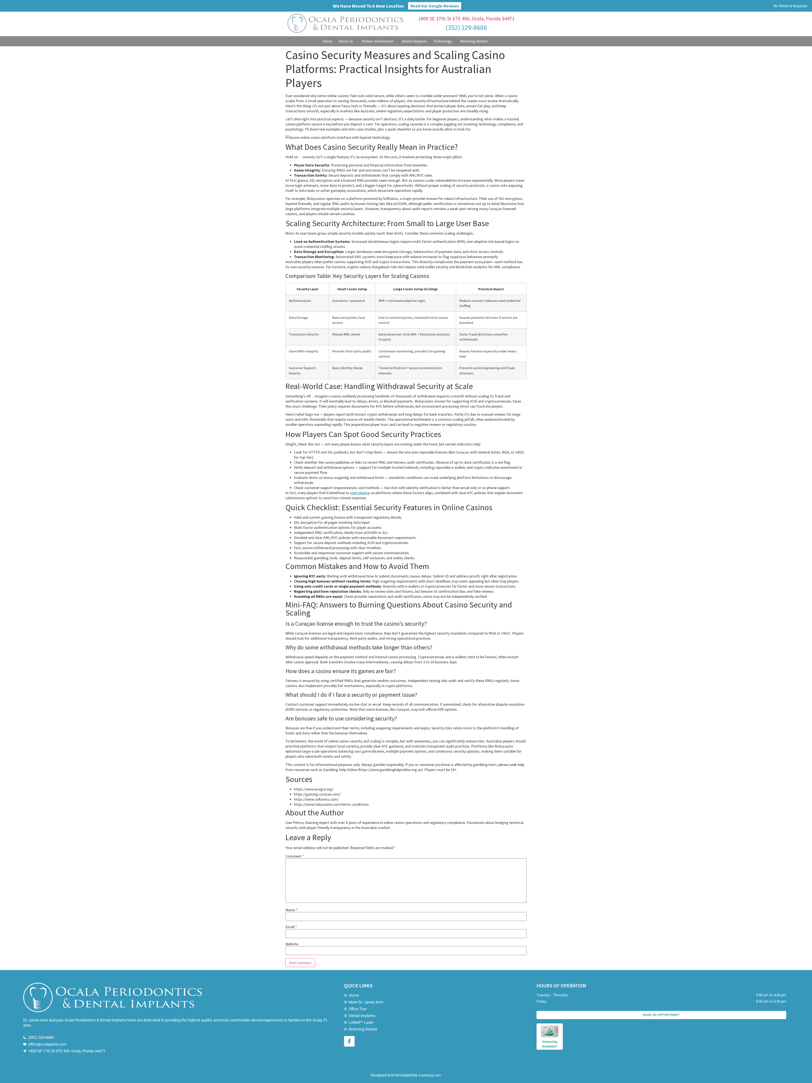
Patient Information (377, 41)
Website (291, 944)
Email (291, 927)
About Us (346, 41)
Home (327, 41)
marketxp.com (429, 1075)
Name (291, 910)
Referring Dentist (474, 41)
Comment (294, 856)
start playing (360, 492)
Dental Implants (414, 41)
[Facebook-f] (349, 1041)
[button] (346, 41)
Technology (442, 41)
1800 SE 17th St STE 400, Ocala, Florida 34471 (466, 18)
